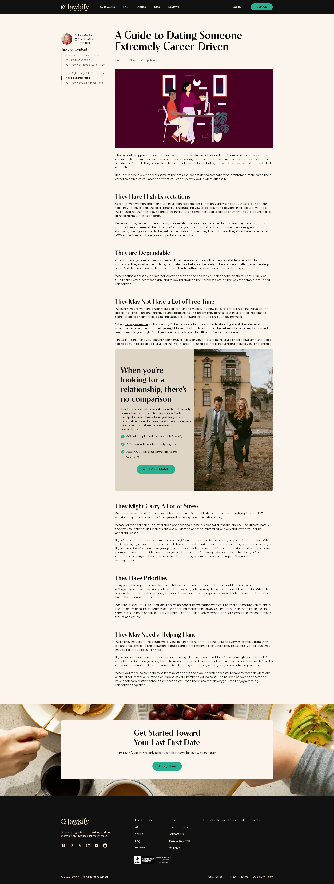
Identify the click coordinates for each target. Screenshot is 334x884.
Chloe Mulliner (84, 35)
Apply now (167, 766)
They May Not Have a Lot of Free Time (84, 66)
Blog (157, 7)
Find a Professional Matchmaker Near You (232, 820)
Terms (244, 876)
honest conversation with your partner (208, 605)
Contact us (176, 834)
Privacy (232, 876)
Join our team (178, 827)
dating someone (136, 324)
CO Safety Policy (262, 876)
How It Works (106, 7)
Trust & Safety (215, 876)
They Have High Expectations (82, 54)
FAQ (126, 7)
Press (172, 820)
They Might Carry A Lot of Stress (84, 73)
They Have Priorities (77, 77)
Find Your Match (156, 469)
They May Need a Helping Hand (83, 82)
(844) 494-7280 (179, 841)
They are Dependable (77, 59)
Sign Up (262, 7)
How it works (143, 820)
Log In (237, 7)
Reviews (173, 7)
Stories (141, 7)
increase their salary (208, 517)
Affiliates (174, 848)
